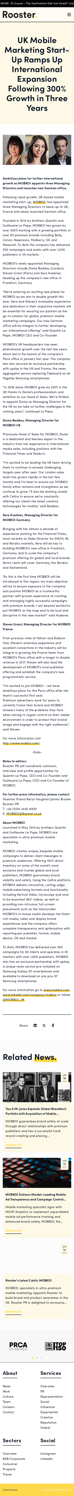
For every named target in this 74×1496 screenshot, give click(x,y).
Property (9, 1469)
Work (6, 1391)
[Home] (20, 14)
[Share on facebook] (53, 1025)
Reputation (48, 1422)
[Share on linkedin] (35, 1025)
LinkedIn (46, 1458)
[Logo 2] (55, 1346)
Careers (8, 1407)
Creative (46, 1417)
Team (7, 1401)
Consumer (10, 1464)
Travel (7, 1474)
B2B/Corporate (14, 1458)
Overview (47, 1386)
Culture (8, 1396)
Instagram (48, 1453)
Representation (51, 1396)
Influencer (47, 1407)
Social (44, 1401)
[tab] (32, 1358)
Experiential (49, 1412)
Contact (8, 1412)
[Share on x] (44, 1025)
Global (45, 1427)
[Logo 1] (18, 1346)
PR (42, 1391)
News (7, 1386)
